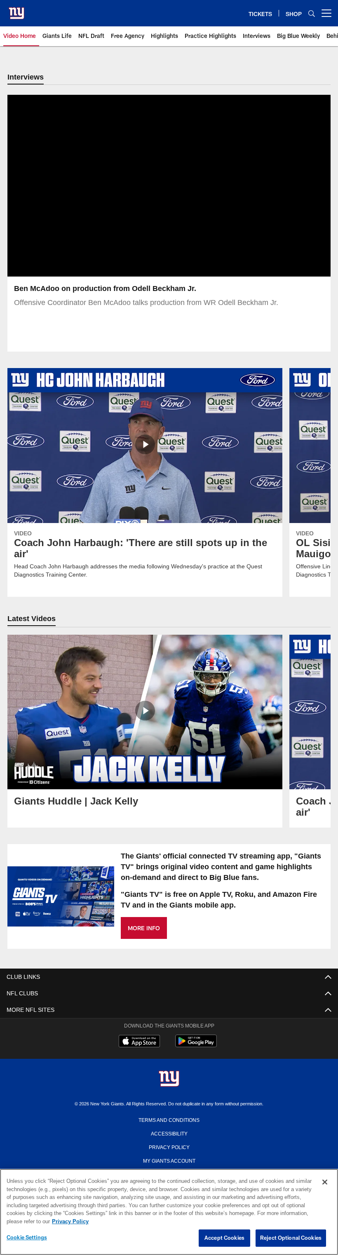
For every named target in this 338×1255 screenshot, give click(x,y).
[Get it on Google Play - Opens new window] (196, 1046)
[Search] (311, 13)
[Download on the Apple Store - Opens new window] (139, 1043)
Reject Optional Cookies (291, 1238)
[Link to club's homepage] (16, 9)
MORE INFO (144, 928)
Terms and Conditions (169, 1120)
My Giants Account (169, 1161)
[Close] (325, 1182)
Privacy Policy (169, 1147)
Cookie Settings (27, 1237)
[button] (143, 186)
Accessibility (169, 1134)
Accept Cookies (224, 1238)
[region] (169, 1212)
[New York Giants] (169, 1080)
